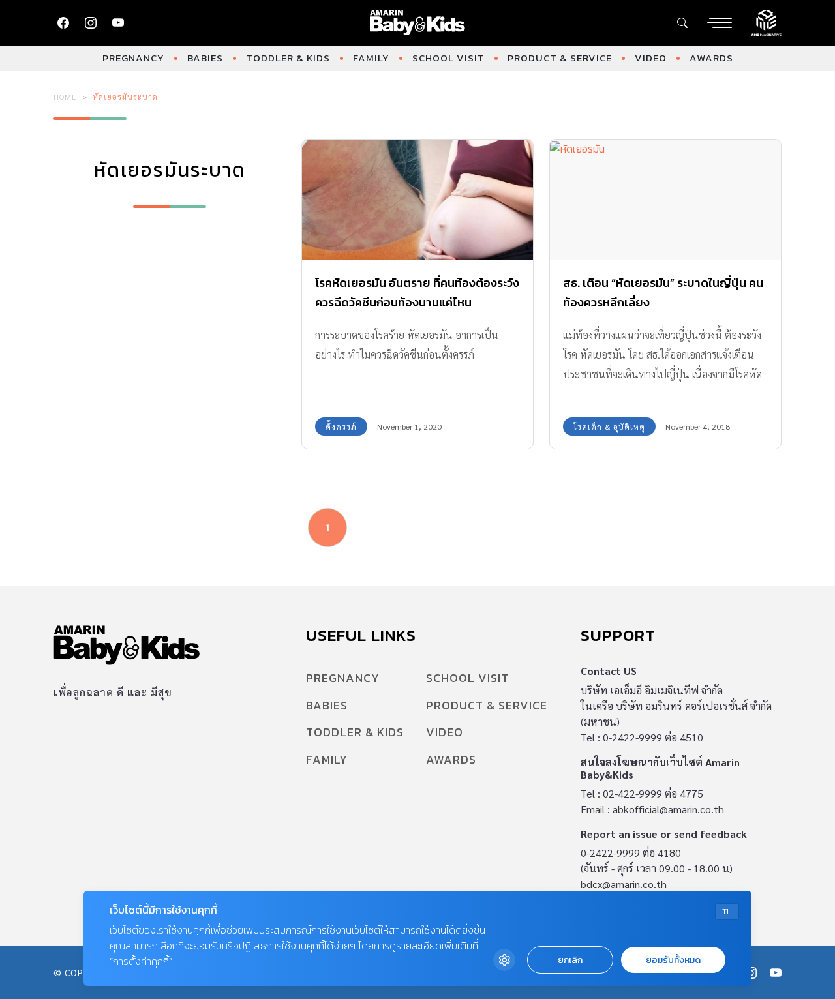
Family (371, 57)
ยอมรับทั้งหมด (673, 960)
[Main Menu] (719, 23)
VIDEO (651, 57)
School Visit (448, 57)
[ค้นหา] (682, 23)
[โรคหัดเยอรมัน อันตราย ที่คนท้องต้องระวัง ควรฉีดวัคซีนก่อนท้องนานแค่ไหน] (417, 200)
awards (711, 57)
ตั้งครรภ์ (341, 426)
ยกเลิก (570, 960)
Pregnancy (133, 57)
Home (65, 96)
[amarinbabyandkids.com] (418, 23)
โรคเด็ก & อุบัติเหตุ (609, 426)
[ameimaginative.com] (766, 21)
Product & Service (560, 57)
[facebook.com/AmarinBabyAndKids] (63, 23)
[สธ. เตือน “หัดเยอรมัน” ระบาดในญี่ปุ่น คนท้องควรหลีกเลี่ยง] (665, 200)
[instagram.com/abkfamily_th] (90, 23)
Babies (205, 57)
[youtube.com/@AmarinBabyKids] (118, 23)
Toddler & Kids (288, 57)
